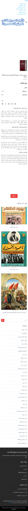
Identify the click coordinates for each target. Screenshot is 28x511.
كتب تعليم (24, 386)
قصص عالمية (22, 12)
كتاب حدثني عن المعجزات (22, 495)
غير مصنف (24, 354)
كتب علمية (24, 415)
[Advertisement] (14, 43)
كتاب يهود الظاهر (14, 227)
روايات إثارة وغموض (22, 337)
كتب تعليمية (24, 390)
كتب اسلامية (22, 5)
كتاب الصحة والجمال (22, 369)
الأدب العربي (24, 330)
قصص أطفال (24, 358)
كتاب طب (25, 372)
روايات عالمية (24, 340)
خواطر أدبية (24, 333)
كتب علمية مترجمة (23, 418)
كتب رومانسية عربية (20, 9)
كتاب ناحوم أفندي (14, 269)
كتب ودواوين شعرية (22, 443)
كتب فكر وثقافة (23, 422)
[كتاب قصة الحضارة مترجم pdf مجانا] (23, 65)
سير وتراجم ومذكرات (22, 347)
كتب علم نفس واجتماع (22, 411)
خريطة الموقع (24, 479)
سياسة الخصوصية (23, 466)
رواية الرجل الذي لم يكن (22, 489)
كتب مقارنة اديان (21, 14)
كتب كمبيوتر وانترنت (22, 429)
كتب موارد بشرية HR (22, 439)
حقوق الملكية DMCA (22, 472)
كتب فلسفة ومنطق (22, 425)
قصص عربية (24, 365)
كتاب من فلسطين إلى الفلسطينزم (20, 492)
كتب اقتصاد (24, 379)
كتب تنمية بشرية (21, 7)
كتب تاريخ (25, 79)
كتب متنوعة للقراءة (22, 432)
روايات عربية (22, 3)
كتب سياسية (22, 10)
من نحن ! (25, 476)
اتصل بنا (25, 469)
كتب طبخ (25, 404)
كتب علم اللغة (24, 407)
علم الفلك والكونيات (22, 351)
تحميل (14, 196)
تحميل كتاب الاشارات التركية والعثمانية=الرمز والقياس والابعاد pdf (14, 312)
